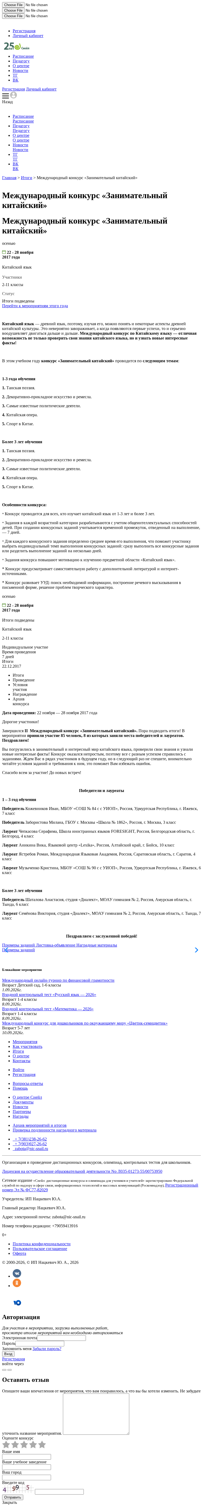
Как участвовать (27, 1046)
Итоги (26, 177)
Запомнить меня (16, 1348)
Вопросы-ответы (28, 1083)
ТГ (15, 75)
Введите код (13, 1482)
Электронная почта (19, 1338)
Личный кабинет (28, 35)
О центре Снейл (27, 1097)
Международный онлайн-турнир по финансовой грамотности (58, 980)
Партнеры (22, 1111)
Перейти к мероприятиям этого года (35, 306)
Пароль (8, 1343)
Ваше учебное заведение (24, 1462)
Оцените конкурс (18, 1438)
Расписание (23, 56)
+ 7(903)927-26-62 (30, 1144)
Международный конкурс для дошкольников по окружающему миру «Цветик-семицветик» (85, 1023)
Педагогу (21, 61)
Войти (18, 1069)
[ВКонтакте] (17, 1276)
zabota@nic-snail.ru (31, 1148)
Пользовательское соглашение (40, 1248)
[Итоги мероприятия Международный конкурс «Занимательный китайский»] (16, 48)
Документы (23, 1102)
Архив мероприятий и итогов (40, 1125)
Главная (9, 177)
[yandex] (4, 1370)
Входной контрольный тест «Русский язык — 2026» (49, 994)
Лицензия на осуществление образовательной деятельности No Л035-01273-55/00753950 (82, 1171)
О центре (21, 66)
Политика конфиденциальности (42, 1244)
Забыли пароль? (47, 1348)
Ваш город (11, 1472)
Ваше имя (11, 1451)
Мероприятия (25, 1041)
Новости (20, 70)
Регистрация (24, 31)
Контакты (21, 1060)
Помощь (20, 1088)
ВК (16, 80)
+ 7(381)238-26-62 (30, 1139)
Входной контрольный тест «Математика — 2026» (48, 1009)
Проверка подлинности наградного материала (54, 1130)
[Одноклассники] (17, 1285)
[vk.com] (9, 1370)
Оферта (19, 1253)
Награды (21, 1116)
